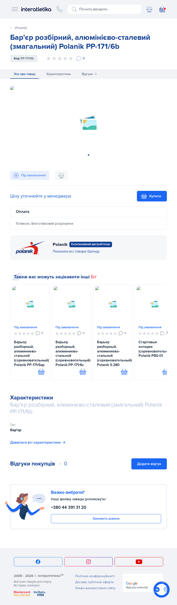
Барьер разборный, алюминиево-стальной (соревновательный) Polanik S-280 (113, 353)
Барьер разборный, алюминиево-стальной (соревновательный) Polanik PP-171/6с (71, 353)
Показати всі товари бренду (76, 251)
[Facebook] (38, 561)
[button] (167, 332)
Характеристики (58, 74)
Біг (94, 277)
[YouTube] (139, 561)
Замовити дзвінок (106, 519)
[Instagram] (88, 561)
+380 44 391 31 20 (68, 507)
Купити (155, 196)
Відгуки (89, 74)
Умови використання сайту (95, 588)
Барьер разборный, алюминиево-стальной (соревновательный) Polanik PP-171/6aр (30, 353)
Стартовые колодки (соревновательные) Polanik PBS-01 (154, 349)
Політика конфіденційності (95, 576)
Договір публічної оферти (94, 582)
